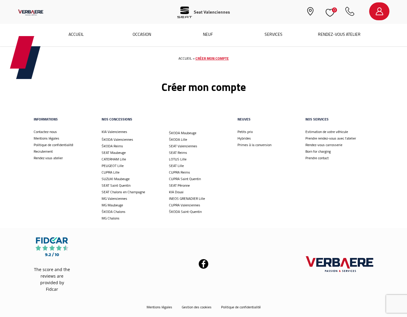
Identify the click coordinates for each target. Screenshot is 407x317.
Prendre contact (317, 157)
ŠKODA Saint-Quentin (185, 211)
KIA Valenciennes (114, 131)
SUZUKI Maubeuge (116, 178)
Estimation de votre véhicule (326, 131)
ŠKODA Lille (178, 139)
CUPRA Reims (179, 172)
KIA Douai (176, 191)
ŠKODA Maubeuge (182, 132)
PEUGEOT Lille (113, 165)
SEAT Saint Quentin (116, 185)
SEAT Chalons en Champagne (123, 191)
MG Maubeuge (112, 205)
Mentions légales (46, 138)
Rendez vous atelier (48, 157)
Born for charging (318, 151)
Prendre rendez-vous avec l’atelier (330, 138)
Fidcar (52, 289)
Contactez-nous (45, 131)
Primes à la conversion (254, 144)
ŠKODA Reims (112, 146)
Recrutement (43, 151)
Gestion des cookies (197, 307)
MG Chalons (110, 218)
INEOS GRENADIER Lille (187, 198)
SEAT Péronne (179, 185)
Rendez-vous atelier (339, 34)
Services (273, 34)
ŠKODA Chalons (113, 211)
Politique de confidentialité (53, 144)
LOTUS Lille (178, 159)
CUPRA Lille (110, 172)
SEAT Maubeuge (114, 152)
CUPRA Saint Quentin (185, 178)
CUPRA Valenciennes (184, 205)
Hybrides (244, 138)
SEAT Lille (176, 165)
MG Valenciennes (114, 198)
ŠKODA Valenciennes (117, 139)
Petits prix (245, 131)
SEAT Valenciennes (183, 146)
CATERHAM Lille (114, 159)
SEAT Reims (178, 152)
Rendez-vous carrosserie (323, 144)
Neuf (208, 34)
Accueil (76, 34)
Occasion (142, 34)
